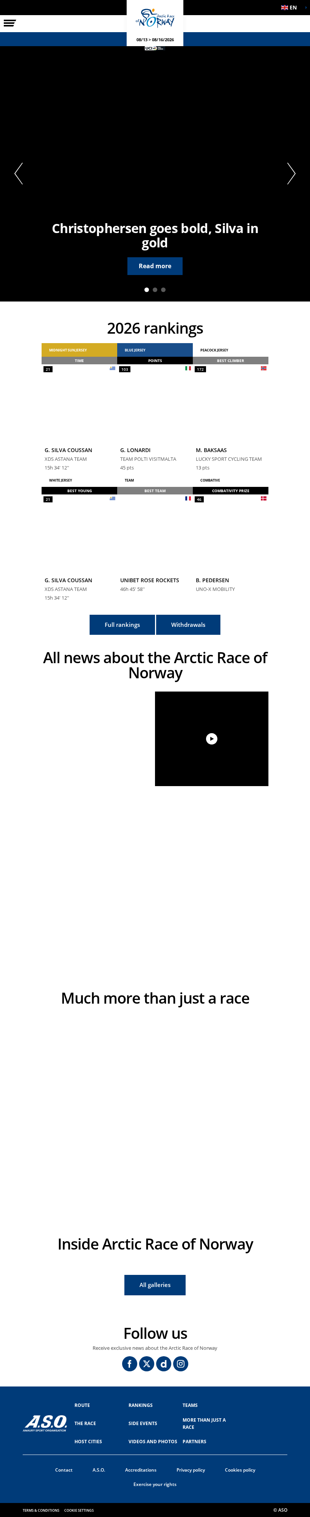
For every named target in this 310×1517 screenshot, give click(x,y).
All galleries (155, 1285)
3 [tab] (163, 290)
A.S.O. (99, 1470)
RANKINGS (141, 1405)
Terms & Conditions (41, 1510)
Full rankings (122, 624)
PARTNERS (194, 1441)
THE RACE (85, 1423)
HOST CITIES (88, 1441)
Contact (64, 1470)
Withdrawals (188, 624)
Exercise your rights (155, 1484)
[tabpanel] (155, 174)
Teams (190, 1405)
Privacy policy (191, 1470)
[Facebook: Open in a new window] (129, 1363)
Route (82, 1405)
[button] (291, 7)
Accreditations (141, 1470)
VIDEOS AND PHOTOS (153, 1441)
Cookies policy (240, 1470)
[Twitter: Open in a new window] (146, 1363)
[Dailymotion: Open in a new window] (163, 1363)
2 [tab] (155, 290)
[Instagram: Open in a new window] (180, 1363)
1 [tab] (146, 290)
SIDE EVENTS (143, 1423)
